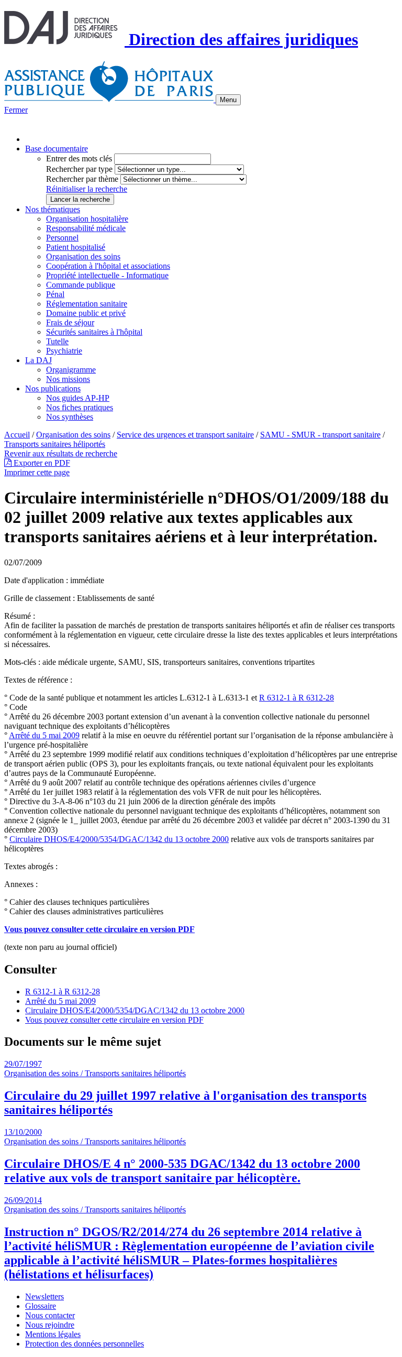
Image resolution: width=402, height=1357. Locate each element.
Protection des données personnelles (84, 1343)
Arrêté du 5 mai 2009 (44, 735)
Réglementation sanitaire (86, 303)
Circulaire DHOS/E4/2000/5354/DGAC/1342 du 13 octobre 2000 (119, 839)
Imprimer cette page (37, 472)
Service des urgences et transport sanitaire (185, 434)
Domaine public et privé (86, 313)
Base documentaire (56, 148)
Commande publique (80, 284)
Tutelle (57, 341)
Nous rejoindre (49, 1324)
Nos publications (53, 388)
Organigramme (71, 369)
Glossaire (40, 1305)
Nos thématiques (52, 209)
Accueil (17, 434)
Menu (228, 100)
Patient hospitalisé (75, 247)
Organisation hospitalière (87, 218)
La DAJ (38, 360)
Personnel (62, 237)
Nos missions (68, 379)
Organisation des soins (83, 256)
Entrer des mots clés (79, 158)
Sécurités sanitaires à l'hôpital (94, 331)
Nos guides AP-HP (77, 397)
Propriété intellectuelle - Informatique (107, 275)
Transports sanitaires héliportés (54, 444)
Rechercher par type (79, 169)
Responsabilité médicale (86, 228)
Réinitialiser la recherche (86, 188)
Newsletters (44, 1296)
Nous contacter (50, 1315)
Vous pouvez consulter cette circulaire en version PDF (114, 1019)
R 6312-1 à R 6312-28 (296, 697)
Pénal (55, 294)
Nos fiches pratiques (79, 407)
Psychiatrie (64, 350)
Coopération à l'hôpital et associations (108, 265)
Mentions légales (53, 1334)
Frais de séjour (70, 322)
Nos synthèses (69, 416)
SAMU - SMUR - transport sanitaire (320, 434)
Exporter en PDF (41, 462)
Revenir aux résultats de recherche (60, 453)
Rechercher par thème (82, 178)
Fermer (16, 109)
